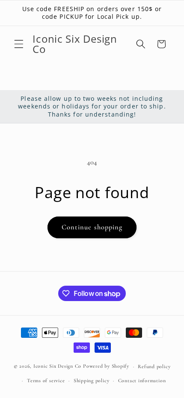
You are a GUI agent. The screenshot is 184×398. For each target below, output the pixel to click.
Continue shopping (92, 227)
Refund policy (154, 366)
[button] (19, 44)
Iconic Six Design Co (57, 366)
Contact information (142, 380)
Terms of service (46, 380)
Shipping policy (92, 380)
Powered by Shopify (106, 366)
